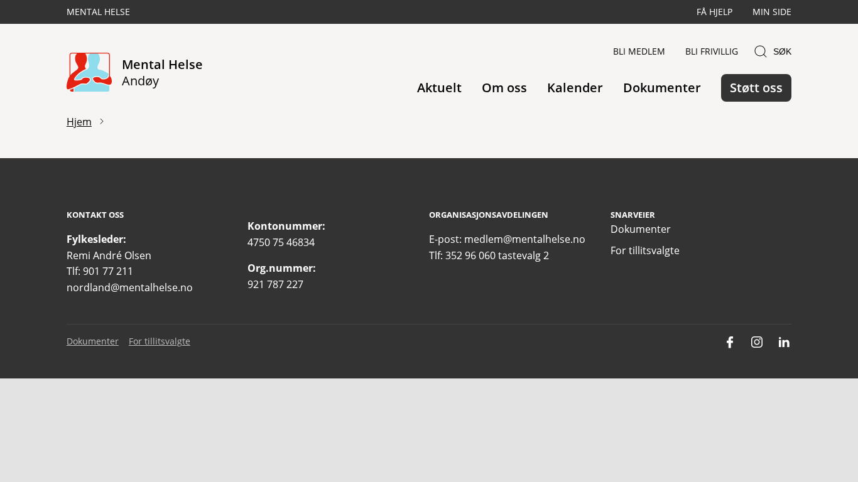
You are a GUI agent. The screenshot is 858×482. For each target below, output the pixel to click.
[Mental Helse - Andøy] (89, 73)
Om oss (504, 87)
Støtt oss (756, 87)
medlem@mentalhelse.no (524, 239)
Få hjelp (714, 12)
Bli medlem (639, 51)
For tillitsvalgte (645, 250)
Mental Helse (98, 12)
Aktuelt (439, 87)
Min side (771, 12)
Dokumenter (662, 87)
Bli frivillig (711, 51)
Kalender (575, 87)
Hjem (79, 122)
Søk (782, 51)
